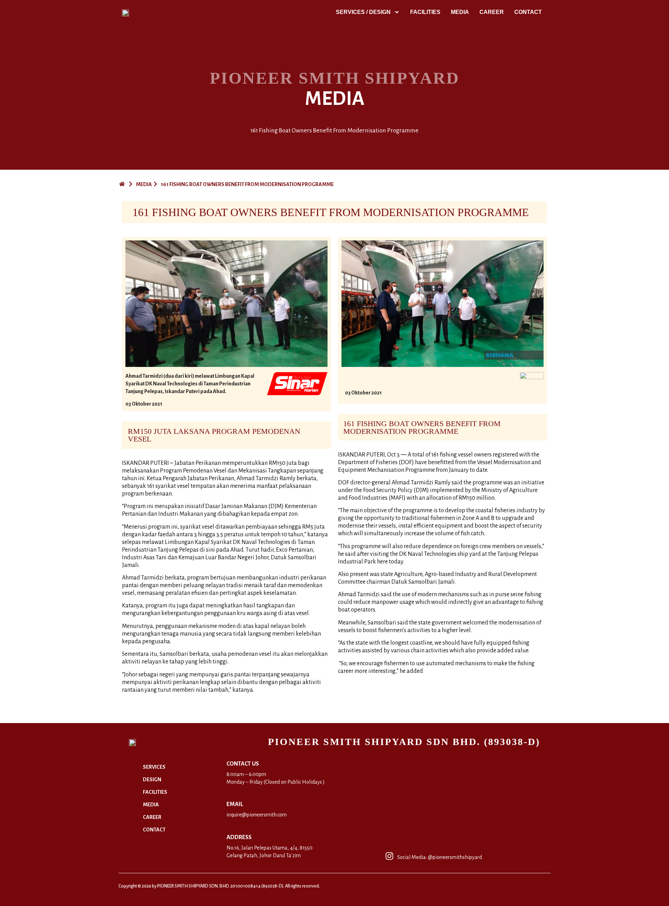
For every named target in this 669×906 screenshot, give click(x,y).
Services (154, 767)
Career (491, 12)
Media (460, 12)
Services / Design (363, 12)
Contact (528, 12)
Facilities (425, 12)
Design (152, 779)
